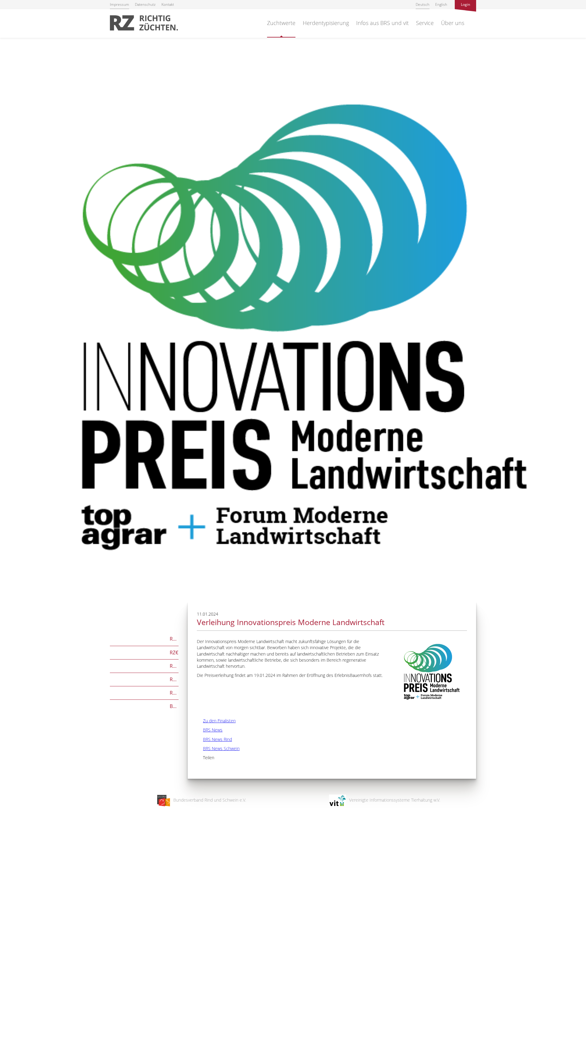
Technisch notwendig (10, 935)
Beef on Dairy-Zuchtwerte (144, 706)
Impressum (119, 4)
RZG (144, 638)
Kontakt (167, 4)
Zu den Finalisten (216, 721)
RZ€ (144, 652)
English (441, 4)
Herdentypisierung (326, 23)
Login (465, 4)
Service (425, 23)
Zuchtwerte (281, 23)
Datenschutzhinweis (19, 1034)
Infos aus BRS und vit (382, 23)
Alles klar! (9, 1012)
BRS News (209, 730)
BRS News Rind (214, 739)
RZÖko (144, 665)
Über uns (452, 23)
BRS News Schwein (218, 748)
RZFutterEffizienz (144, 679)
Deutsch (422, 4)
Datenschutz (145, 4)
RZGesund (144, 692)
